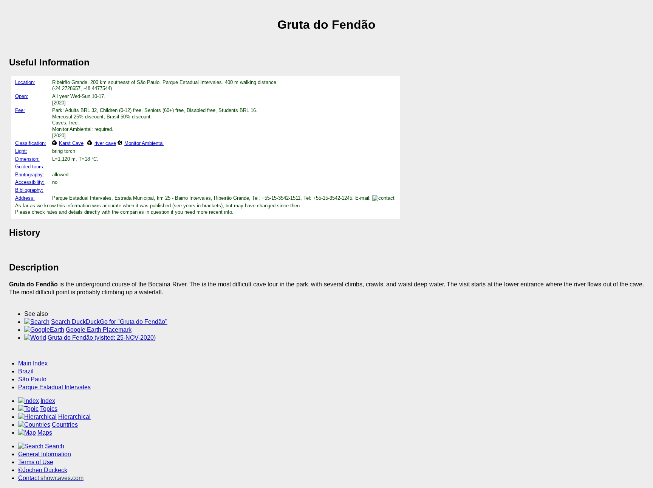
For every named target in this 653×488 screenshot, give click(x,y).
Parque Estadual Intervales (54, 387)
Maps (44, 432)
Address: (25, 198)
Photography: (29, 174)
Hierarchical (74, 416)
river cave (105, 143)
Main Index (33, 363)
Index (47, 401)
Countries (65, 424)
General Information (44, 454)
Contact (51, 478)
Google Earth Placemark (99, 329)
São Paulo (32, 379)
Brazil (26, 371)
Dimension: (27, 159)
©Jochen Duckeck (42, 470)
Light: (21, 151)
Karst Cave (71, 143)
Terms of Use (35, 462)
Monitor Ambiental (144, 143)
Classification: (30, 143)
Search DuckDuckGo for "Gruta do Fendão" (109, 322)
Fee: (20, 110)
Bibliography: (29, 190)
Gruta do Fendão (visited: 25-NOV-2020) (102, 337)
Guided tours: (30, 166)
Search (54, 446)
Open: (21, 96)
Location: (25, 82)
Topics (48, 409)
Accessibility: (30, 182)
